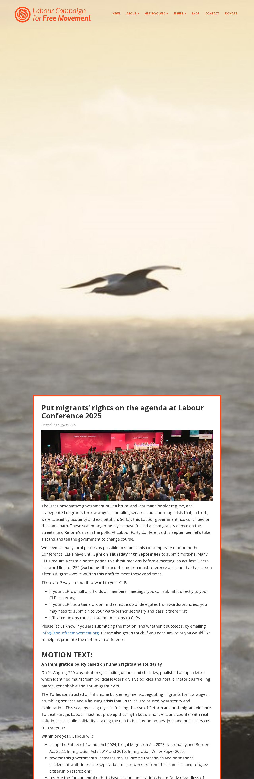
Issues (179, 13)
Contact (212, 13)
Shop (195, 13)
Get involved (155, 13)
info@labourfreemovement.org (70, 633)
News (116, 13)
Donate (231, 13)
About (131, 13)
